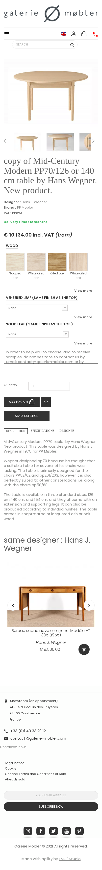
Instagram (28, 831)
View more (83, 290)
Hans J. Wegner (34, 202)
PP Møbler (25, 207)
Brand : (10, 207)
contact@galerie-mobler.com (46, 361)
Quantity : (11, 385)
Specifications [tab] (42, 431)
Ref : (7, 213)
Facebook (40, 831)
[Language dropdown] (63, 34)
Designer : (12, 202)
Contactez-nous (13, 747)
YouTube (66, 831)
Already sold (15, 779)
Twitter (53, 831)
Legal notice (15, 763)
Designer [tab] (66, 431)
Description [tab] (16, 431)
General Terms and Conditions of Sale (35, 774)
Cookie (11, 768)
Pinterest (79, 831)
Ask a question (26, 416)
